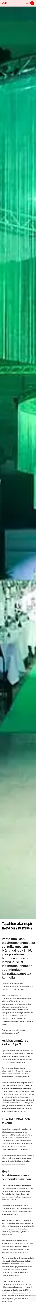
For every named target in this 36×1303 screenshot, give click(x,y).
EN (32, 3)
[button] (27, 3)
